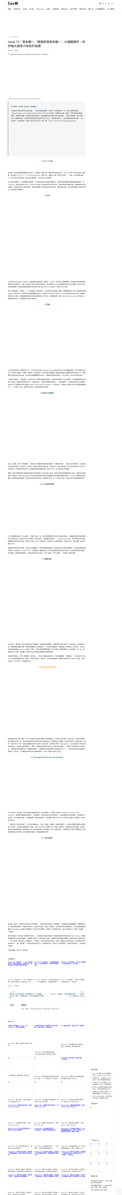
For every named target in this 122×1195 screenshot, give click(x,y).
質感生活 (64, 9)
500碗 (48, 9)
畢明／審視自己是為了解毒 (99, 1190)
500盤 (24, 9)
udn (9, 37)
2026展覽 (110, 9)
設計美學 (73, 9)
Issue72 (10, 986)
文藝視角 (55, 9)
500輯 (12, 37)
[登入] (108, 3)
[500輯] (13, 3)
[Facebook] (100, 3)
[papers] (106, 3)
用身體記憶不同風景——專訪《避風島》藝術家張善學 (101, 1182)
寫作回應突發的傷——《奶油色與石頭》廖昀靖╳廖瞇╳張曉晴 (101, 1186)
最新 (9, 9)
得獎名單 (17, 9)
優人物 (90, 9)
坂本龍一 (17, 986)
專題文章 (82, 9)
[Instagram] (103, 3)
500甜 (31, 9)
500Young (39, 9)
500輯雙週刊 (100, 9)
